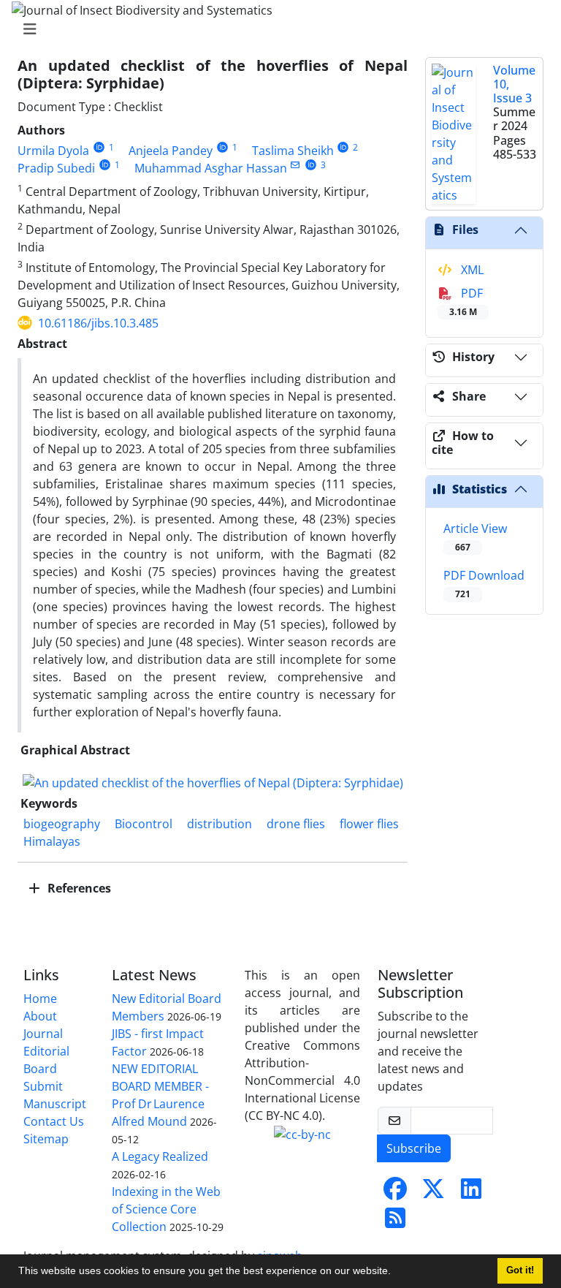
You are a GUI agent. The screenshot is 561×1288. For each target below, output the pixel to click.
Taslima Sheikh (293, 151)
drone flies (296, 824)
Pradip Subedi (56, 168)
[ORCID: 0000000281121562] (344, 147)
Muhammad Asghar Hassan (210, 168)
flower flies (369, 824)
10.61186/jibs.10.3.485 (98, 323)
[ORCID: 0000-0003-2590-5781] (311, 165)
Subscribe (413, 1148)
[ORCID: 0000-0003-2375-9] (105, 165)
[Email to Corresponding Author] (295, 165)
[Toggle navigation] (276, 29)
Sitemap (46, 1139)
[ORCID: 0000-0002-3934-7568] (99, 147)
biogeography (61, 824)
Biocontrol (143, 824)
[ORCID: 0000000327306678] (222, 147)
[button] (396, 1272)
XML (471, 270)
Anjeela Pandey (171, 151)
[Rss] (395, 1222)
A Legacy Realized (160, 1156)
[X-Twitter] (433, 1193)
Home (40, 998)
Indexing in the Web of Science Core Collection (166, 1209)
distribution (219, 824)
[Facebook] (395, 1193)
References (78, 888)
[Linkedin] (471, 1193)
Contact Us (53, 1121)
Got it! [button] (520, 1270)
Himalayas (51, 841)
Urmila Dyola (53, 151)
